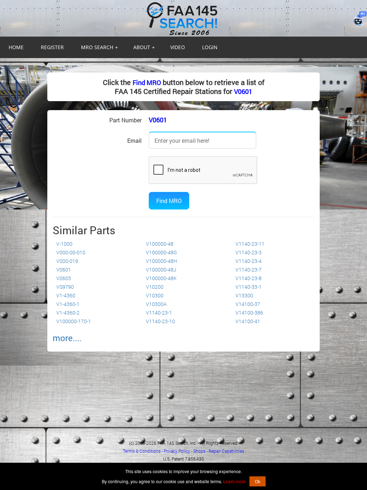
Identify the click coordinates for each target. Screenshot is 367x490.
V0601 (243, 91)
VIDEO (177, 47)
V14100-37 (247, 304)
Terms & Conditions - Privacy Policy (156, 451)
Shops (199, 451)
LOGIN (210, 47)
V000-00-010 (70, 252)
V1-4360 (65, 295)
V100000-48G (161, 252)
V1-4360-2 (68, 312)
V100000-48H (161, 261)
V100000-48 (159, 243)
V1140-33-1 (248, 286)
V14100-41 (247, 321)
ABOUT (144, 47)
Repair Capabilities (226, 451)
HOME (16, 47)
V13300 (244, 295)
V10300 (154, 295)
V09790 (65, 286)
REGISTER (52, 47)
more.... (67, 338)
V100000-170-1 (73, 321)
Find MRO (147, 82)
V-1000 (64, 243)
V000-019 (67, 261)
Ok (257, 481)
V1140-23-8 (248, 278)
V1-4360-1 (68, 304)
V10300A (156, 304)
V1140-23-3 (248, 252)
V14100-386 (249, 312)
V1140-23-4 (248, 261)
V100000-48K (161, 278)
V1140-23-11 (249, 243)
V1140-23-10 (160, 321)
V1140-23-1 (159, 312)
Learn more (234, 481)
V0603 (63, 278)
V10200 (154, 286)
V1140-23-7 (248, 269)
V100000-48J (161, 269)
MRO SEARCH (99, 47)
